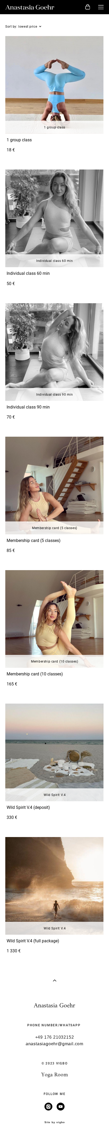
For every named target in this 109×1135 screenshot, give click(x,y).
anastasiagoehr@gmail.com (54, 1044)
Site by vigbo (54, 1122)
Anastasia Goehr (29, 7)
